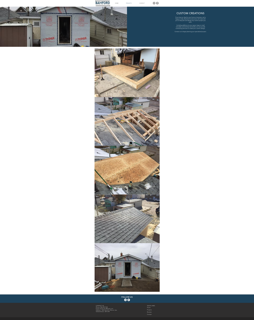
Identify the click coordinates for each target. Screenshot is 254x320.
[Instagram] (154, 3)
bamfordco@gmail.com (106, 308)
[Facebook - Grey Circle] (157, 3)
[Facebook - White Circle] (128, 300)
